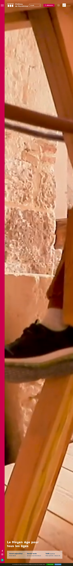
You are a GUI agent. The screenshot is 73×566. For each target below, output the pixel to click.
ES (58, 10)
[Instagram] (2, 554)
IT (58, 12)
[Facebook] (2, 551)
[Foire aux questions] (2, 560)
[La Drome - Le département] (67, 5)
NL (58, 9)
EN (58, 6)
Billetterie (50, 5)
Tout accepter (50, 564)
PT (58, 13)
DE (58, 8)
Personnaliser (58, 564)
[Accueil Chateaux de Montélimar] (17, 5)
